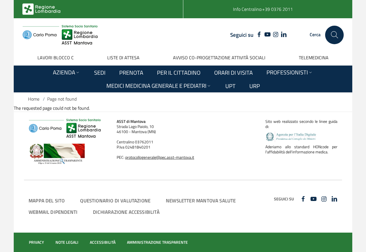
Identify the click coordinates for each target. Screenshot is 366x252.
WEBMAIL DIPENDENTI (53, 212)
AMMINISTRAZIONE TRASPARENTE (157, 242)
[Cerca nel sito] (334, 35)
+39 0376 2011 (277, 9)
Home (33, 98)
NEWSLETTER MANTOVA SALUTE (201, 200)
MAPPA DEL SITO (47, 200)
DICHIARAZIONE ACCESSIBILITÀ (126, 212)
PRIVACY (36, 242)
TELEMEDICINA (314, 57)
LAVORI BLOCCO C (55, 57)
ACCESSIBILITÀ (103, 242)
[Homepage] (60, 34)
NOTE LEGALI (66, 242)
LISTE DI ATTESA (123, 57)
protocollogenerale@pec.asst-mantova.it (159, 157)
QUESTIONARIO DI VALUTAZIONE (115, 200)
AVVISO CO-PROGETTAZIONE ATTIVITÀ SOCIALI (219, 57)
